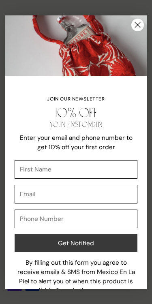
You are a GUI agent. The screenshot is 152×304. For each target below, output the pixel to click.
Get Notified (76, 243)
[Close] (137, 25)
